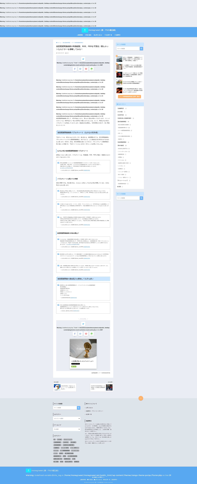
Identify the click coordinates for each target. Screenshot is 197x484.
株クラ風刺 (122, 174)
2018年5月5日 (87, 170)
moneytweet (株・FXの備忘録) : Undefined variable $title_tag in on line (98, 471)
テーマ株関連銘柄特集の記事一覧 (129, 96)
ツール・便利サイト (124, 177)
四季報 (121, 157)
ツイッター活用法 (123, 171)
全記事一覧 (109, 35)
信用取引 (121, 168)
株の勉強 (89, 35)
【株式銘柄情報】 (123, 121)
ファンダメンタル (123, 151)
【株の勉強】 (122, 145)
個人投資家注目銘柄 (124, 124)
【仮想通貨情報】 (123, 142)
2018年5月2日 (76, 310)
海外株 (120, 139)
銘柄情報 (80, 35)
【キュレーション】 (123, 180)
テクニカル (122, 160)
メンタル (121, 166)
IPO (120, 133)
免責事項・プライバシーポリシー (94, 411)
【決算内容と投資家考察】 (125, 118)
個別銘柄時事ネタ (124, 127)
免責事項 (118, 35)
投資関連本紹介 (123, 183)
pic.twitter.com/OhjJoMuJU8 (66, 168)
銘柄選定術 (122, 154)
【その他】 (121, 111)
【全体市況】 (121, 115)
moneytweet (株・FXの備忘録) (102, 30)
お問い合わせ (98, 35)
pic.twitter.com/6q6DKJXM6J (72, 244)
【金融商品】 (121, 108)
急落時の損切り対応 (124, 163)
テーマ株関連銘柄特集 (104, 373)
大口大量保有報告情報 (125, 136)
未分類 (119, 186)
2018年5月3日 (74, 297)
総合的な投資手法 (123, 148)
